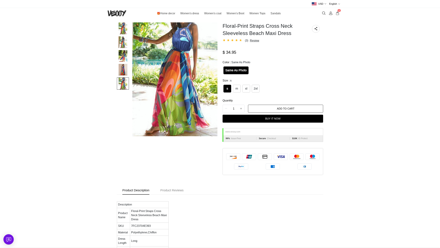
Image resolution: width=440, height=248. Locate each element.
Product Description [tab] (135, 190)
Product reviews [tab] (172, 190)
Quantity (228, 100)
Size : (227, 80)
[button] (322, 4)
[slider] (233, 40)
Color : (236, 62)
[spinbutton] (234, 109)
